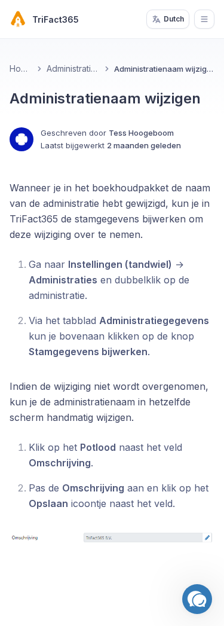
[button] (197, 599)
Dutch (174, 18)
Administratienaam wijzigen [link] (164, 69)
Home (21, 68)
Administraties (73, 68)
